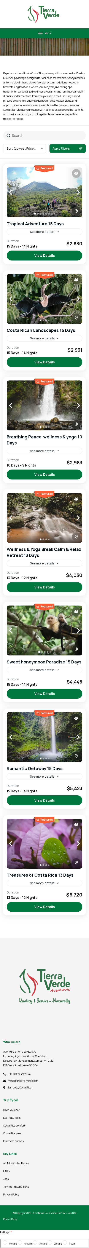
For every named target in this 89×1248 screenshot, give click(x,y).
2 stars (58, 1243)
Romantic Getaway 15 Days (35, 768)
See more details (42, 232)
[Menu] (40, 33)
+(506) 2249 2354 (19, 1074)
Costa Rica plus (12, 1133)
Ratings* (6, 1232)
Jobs (6, 1179)
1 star (72, 1243)
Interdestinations (13, 1141)
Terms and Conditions (16, 1187)
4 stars (28, 1243)
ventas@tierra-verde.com (23, 1081)
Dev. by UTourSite (67, 1212)
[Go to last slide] (15, 192)
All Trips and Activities (16, 1163)
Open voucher (11, 1110)
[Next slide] (73, 192)
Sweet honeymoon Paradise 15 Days (44, 662)
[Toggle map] (76, 211)
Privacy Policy (11, 1194)
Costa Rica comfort (14, 1125)
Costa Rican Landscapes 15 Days (41, 330)
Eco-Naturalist (12, 1118)
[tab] (35, 214)
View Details (44, 255)
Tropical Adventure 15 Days (35, 224)
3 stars (43, 1243)
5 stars (13, 1243)
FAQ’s (6, 1171)
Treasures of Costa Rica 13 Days (40, 875)
